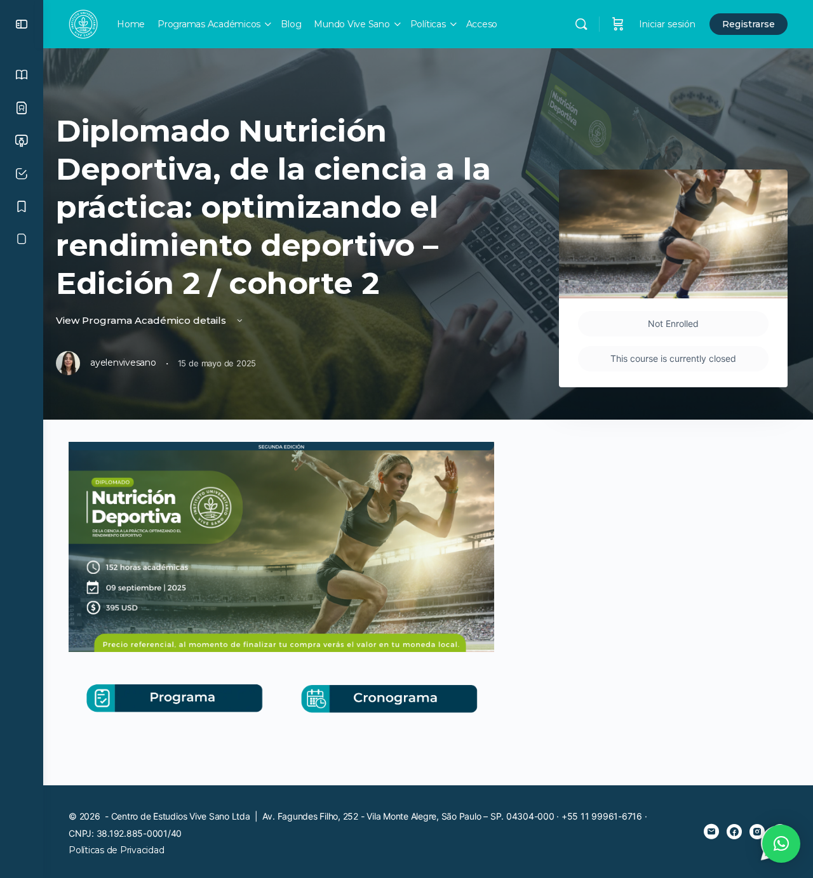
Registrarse (748, 24)
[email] (711, 831)
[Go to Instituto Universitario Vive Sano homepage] (83, 22)
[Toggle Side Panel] (21, 24)
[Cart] (618, 24)
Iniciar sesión (667, 24)
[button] (781, 844)
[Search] (581, 24)
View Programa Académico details (142, 320)
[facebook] (734, 831)
